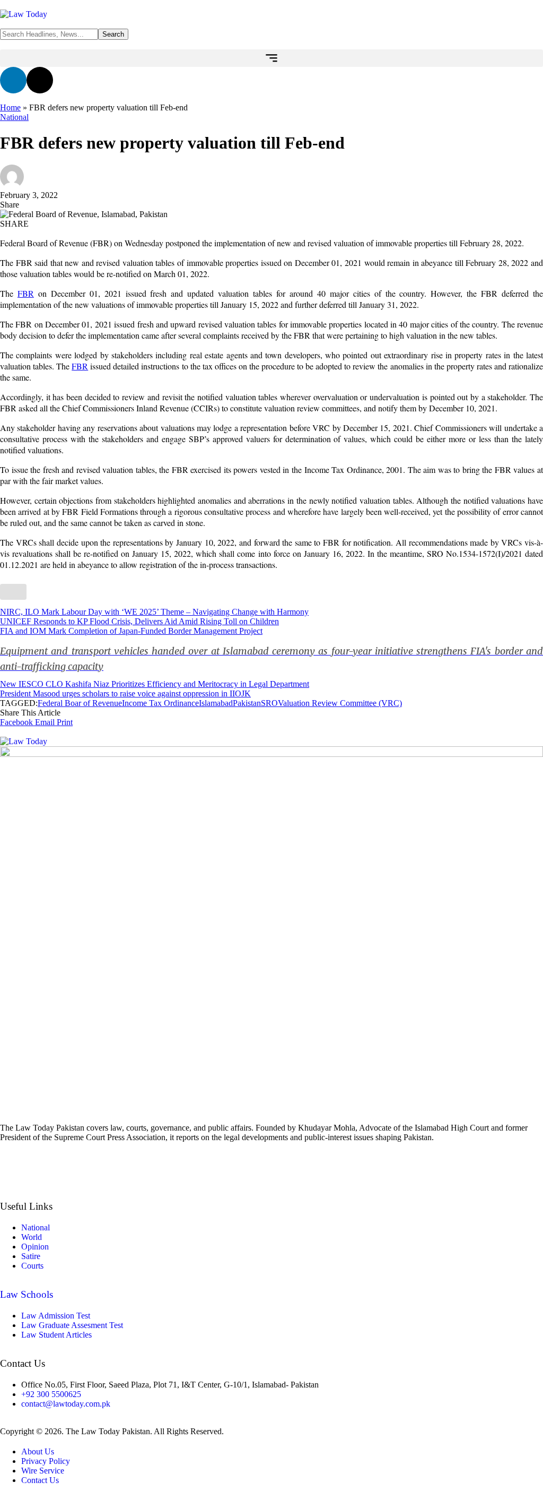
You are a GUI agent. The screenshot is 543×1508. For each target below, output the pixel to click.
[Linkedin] (13, 80)
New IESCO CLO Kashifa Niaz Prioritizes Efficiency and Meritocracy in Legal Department (154, 683)
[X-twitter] (40, 80)
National (14, 117)
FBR (25, 293)
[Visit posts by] (12, 185)
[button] (271, 58)
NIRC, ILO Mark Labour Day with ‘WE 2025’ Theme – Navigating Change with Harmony (154, 611)
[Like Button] (13, 592)
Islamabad (216, 703)
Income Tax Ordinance (160, 703)
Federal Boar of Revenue (80, 703)
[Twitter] (271, 1155)
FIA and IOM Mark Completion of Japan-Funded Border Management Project (271, 649)
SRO (269, 703)
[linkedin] (271, 1175)
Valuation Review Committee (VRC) (340, 703)
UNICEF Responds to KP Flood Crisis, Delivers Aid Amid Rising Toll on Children (139, 621)
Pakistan (247, 703)
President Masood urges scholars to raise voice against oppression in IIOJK (125, 693)
